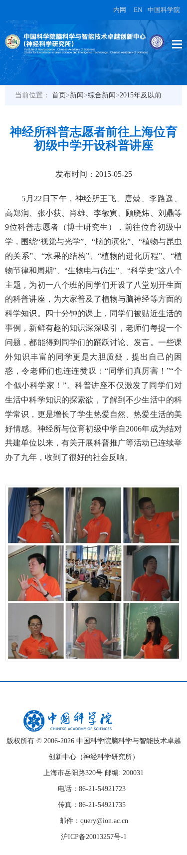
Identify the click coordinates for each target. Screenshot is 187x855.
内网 (119, 9)
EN (138, 9)
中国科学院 (164, 9)
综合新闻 (102, 95)
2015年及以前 (141, 95)
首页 (59, 95)
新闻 (77, 95)
